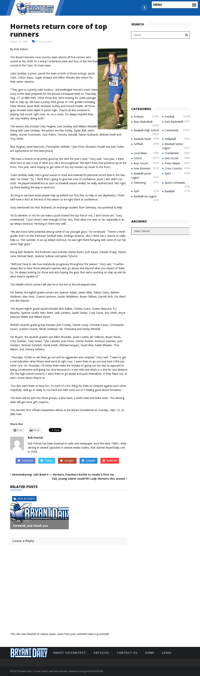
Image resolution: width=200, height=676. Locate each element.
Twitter (49, 460)
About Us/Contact (69, 653)
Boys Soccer (141, 163)
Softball (138, 144)
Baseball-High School (146, 130)
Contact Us (127, 653)
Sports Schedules (175, 182)
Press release (172, 163)
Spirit (168, 173)
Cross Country (44, 41)
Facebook (27, 460)
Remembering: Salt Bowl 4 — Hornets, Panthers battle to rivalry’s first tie (63, 474)
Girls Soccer (172, 158)
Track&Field (172, 153)
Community (171, 130)
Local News (140, 153)
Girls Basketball (174, 121)
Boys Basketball (143, 121)
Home (149, 653)
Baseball (169, 191)
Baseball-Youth (142, 138)
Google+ (69, 460)
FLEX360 (98, 671)
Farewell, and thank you (30, 526)
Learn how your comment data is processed (83, 634)
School (138, 158)
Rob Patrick (35, 437)
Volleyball (170, 138)
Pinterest (112, 460)
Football (169, 116)
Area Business (26, 498)
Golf (136, 191)
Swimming (140, 182)
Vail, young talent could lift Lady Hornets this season (88, 478)
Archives (139, 116)
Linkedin (90, 460)
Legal (167, 653)
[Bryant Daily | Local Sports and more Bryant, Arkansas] (35, 7)
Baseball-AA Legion (145, 196)
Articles (101, 653)
